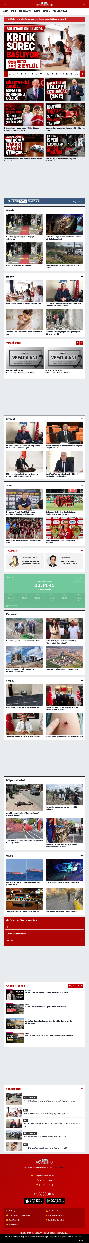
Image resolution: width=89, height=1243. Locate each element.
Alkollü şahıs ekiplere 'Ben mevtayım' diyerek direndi (49, 1101)
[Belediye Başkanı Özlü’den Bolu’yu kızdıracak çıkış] (65, 89)
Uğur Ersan (26, 558)
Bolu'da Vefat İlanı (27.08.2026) (58, 373)
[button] (77, 343)
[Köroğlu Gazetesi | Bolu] (44, 4)
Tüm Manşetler (14, 1220)
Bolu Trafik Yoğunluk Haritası (19, 1215)
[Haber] (82, 277)
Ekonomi (11, 614)
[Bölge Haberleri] (82, 780)
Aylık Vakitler (12, 606)
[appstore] (34, 1201)
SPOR (13, 11)
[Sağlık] (82, 681)
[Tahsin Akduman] (53, 561)
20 (78, 74)
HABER (5, 11)
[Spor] (82, 485)
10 (40, 74)
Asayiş (10, 210)
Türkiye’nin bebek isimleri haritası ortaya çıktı (45, 1148)
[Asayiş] (82, 210)
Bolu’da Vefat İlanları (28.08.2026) (20, 373)
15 (59, 74)
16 (63, 74)
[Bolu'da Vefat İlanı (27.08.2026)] (64, 358)
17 (67, 74)
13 (52, 74)
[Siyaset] (82, 419)
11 (44, 74)
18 (71, 74)
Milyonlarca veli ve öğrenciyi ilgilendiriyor (44, 1114)
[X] (40, 1194)
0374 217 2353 (46, 1180)
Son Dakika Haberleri (56, 1220)
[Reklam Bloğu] (44, 201)
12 (48, 74)
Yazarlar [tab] (13, 551)
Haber (10, 276)
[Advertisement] (44, 180)
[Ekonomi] (82, 614)
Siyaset (10, 419)
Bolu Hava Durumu (55, 1211)
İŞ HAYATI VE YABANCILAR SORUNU (70, 563)
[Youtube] (49, 1194)
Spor (9, 485)
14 (55, 74)
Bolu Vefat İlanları (14, 370)
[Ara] (84, 4)
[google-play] (55, 1201)
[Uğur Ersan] (14, 561)
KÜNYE (37, 11)
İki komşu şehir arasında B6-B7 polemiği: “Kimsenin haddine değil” (51, 1125)
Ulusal (10, 856)
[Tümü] (82, 1089)
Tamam (81, 1240)
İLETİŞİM (46, 11)
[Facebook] (36, 1194)
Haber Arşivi (13, 1224)
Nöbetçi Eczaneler (16, 1211)
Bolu (25, 1110)
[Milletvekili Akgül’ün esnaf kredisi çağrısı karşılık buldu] (24, 89)
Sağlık (10, 680)
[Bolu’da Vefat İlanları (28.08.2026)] (25, 358)
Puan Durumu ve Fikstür (57, 1215)
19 (75, 74)
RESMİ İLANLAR (60, 11)
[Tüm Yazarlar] (82, 551)
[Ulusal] (82, 856)
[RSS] (53, 1194)
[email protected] (58, 1167)
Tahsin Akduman (68, 558)
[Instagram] (44, 1194)
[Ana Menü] (5, 4)
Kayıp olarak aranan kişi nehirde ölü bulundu (44, 1136)
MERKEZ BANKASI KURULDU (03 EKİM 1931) (30, 563)
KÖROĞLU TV (25, 11)
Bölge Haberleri (15, 780)
